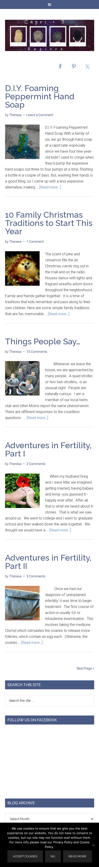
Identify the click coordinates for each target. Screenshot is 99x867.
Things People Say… (42, 341)
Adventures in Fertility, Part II (48, 562)
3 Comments (35, 576)
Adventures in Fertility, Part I (48, 449)
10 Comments (36, 352)
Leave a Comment (39, 115)
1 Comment (35, 241)
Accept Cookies (25, 856)
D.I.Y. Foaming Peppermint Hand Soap (39, 96)
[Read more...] (50, 187)
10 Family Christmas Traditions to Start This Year (48, 223)
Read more (77, 856)
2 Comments (35, 464)
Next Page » (85, 668)
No (53, 856)
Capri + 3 (49, 35)
